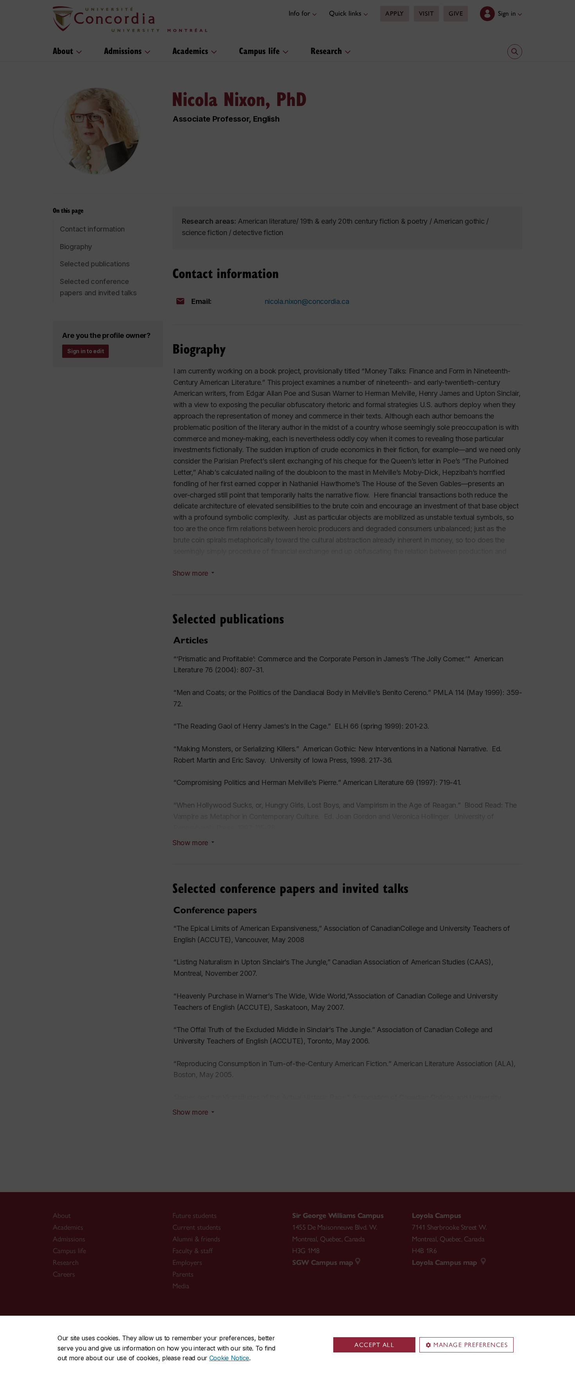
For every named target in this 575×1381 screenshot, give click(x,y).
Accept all (374, 1345)
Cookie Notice (229, 1358)
